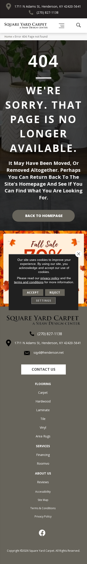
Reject (55, 292)
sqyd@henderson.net (48, 352)
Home (8, 36)
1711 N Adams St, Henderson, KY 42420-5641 (47, 6)
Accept (33, 292)
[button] (43, 369)
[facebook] (42, 533)
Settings (43, 300)
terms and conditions (29, 282)
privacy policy (49, 278)
